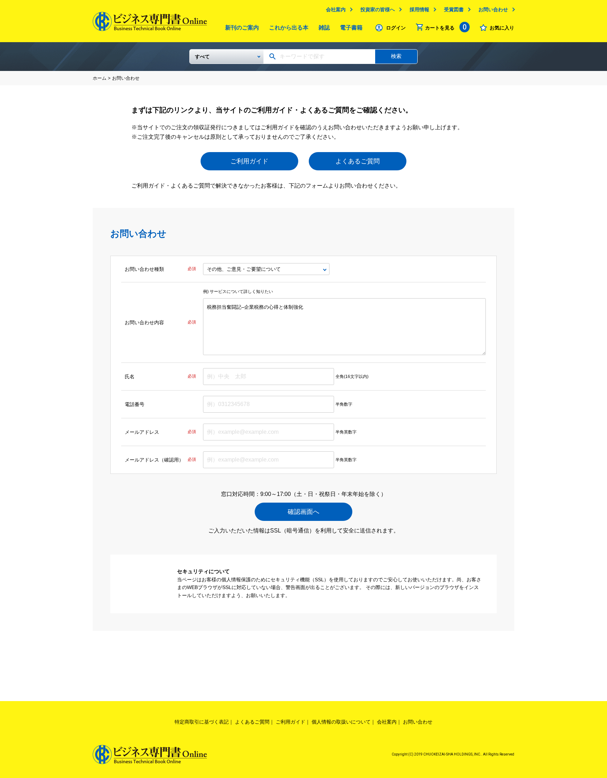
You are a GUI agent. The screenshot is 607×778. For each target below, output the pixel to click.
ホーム (99, 78)
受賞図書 (454, 9)
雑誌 (324, 28)
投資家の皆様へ (377, 9)
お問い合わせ (493, 9)
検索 (396, 56)
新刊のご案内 (242, 28)
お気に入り (502, 28)
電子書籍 (351, 28)
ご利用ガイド (249, 161)
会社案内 (336, 9)
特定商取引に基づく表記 (202, 722)
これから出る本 (288, 28)
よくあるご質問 (357, 161)
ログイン (396, 28)
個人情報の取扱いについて (341, 722)
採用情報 (419, 9)
